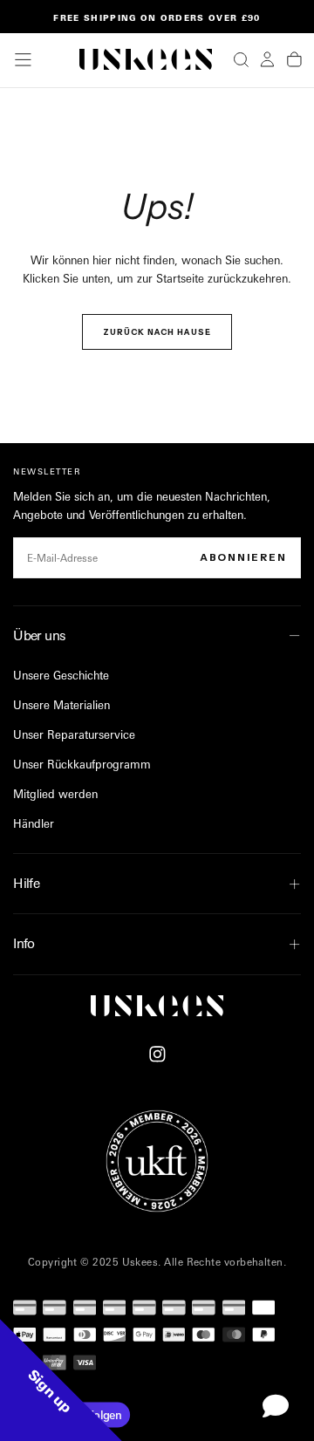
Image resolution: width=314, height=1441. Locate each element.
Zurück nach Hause (157, 332)
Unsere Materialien (61, 705)
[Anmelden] (267, 59)
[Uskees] (157, 1005)
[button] (23, 60)
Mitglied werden (55, 794)
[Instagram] (157, 1054)
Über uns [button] (39, 635)
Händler (33, 823)
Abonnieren (243, 557)
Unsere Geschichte (61, 675)
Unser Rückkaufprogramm (82, 764)
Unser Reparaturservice (74, 734)
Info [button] (24, 943)
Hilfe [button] (26, 883)
